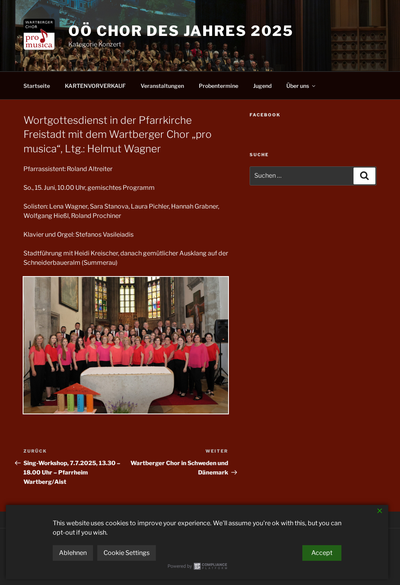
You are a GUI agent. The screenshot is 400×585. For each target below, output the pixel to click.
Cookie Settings (127, 552)
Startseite (36, 85)
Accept (321, 552)
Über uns (297, 85)
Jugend (262, 85)
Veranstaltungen (162, 85)
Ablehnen (73, 552)
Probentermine (218, 85)
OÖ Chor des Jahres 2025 (181, 30)
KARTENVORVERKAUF (95, 85)
